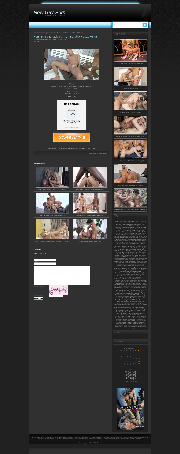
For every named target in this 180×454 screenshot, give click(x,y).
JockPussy (142, 283)
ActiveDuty (141, 221)
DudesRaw (143, 259)
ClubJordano (117, 248)
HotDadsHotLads (142, 278)
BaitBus (124, 227)
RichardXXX (119, 310)
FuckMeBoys (125, 267)
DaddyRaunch (140, 253)
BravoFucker (142, 239)
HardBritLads (120, 275)
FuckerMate (118, 267)
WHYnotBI (143, 325)
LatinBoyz (125, 287)
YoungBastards (123, 328)
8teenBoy (135, 221)
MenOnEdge (141, 293)
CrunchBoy (144, 251)
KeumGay (137, 286)
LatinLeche (132, 287)
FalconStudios (129, 262)
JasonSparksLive (127, 283)
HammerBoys (140, 274)
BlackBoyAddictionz (131, 233)
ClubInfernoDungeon (141, 246)
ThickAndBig (125, 320)
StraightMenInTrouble (131, 316)
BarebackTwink (131, 230)
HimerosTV (129, 277)
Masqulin (141, 292)
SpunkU (128, 313)
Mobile (99, 443)
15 (136, 358)
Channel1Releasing (134, 245)
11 (124, 358)
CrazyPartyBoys (136, 251)
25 (124, 363)
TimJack (144, 320)
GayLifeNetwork (118, 270)
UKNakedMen (119, 325)
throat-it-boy (132, 320)
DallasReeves (119, 255)
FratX (134, 264)
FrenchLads (120, 265)
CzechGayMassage (122, 253)
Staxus (128, 314)
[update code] (58, 294)
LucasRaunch (126, 289)
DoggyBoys (136, 258)
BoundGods (141, 234)
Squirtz (141, 313)
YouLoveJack (142, 326)
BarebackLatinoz (130, 229)
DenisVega (135, 256)
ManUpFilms (117, 292)
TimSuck (118, 322)
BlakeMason (134, 234)
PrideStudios (132, 303)
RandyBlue (117, 304)
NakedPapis (141, 296)
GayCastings (131, 268)
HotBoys (125, 278)
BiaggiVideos (134, 231)
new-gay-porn (43, 39)
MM (131, 295)
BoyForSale (139, 236)
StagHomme (122, 314)
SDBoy (143, 310)
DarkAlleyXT (135, 255)
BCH (143, 230)
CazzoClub (125, 245)
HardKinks (127, 275)
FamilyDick (136, 262)
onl (121, 300)
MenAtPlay (119, 293)
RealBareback (142, 307)
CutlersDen (131, 252)
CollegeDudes (140, 249)
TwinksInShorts (127, 323)
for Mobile (130, 264)
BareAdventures (141, 227)
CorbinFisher (127, 251)
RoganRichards (127, 310)
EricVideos (137, 261)
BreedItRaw (135, 240)
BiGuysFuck (141, 231)
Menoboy (125, 293)
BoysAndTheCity (133, 237)
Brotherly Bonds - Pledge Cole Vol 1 (130, 112)
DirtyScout (122, 258)
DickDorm (116, 258)
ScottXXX (138, 310)
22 (136, 361)
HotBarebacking (118, 278)
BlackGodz (119, 234)
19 (127, 361)
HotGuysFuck (119, 280)
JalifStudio (144, 281)
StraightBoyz (138, 314)
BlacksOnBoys (126, 234)
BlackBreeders (142, 233)
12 (127, 358)
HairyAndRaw (132, 274)
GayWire (131, 271)
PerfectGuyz (127, 301)
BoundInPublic (118, 236)
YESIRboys (134, 326)
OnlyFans (127, 299)
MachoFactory (142, 289)
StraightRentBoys (120, 317)
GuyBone (143, 273)
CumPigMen (124, 252)
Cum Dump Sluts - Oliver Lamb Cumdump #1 (130, 161)
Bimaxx (124, 233)
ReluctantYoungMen (136, 309)
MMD (134, 295)
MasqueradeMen (133, 292)
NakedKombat (134, 296)
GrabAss (131, 273)
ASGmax (131, 226)
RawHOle (141, 306)
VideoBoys (126, 325)
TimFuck (139, 320)
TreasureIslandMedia (138, 322)
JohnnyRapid (128, 284)
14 (133, 358)
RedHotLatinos (126, 309)
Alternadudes (120, 224)
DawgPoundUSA (120, 256)
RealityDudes (117, 309)
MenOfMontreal (132, 293)
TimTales (124, 322)
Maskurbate (125, 292)
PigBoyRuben (120, 303)
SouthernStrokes (140, 312)
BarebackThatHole (121, 230)
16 (139, 358)
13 (130, 358)
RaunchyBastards (125, 304)
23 (139, 361)
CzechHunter (132, 253)
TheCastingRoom (140, 319)
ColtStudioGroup (118, 251)
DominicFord (143, 258)
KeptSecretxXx (129, 286)
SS (144, 313)
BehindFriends (126, 231)
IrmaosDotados (129, 281)
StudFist (127, 317)
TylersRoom (135, 323)
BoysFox (117, 239)
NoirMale (143, 297)
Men (145, 292)
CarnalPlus (142, 243)
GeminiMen (137, 271)
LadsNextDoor (118, 287)
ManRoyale (141, 290)
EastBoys (116, 261)
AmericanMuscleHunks (122, 226)
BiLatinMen (118, 233)
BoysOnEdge (135, 239)
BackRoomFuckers (139, 226)
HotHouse (126, 280)
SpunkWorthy (135, 313)
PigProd (126, 303)
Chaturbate (117, 246)
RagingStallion (141, 303)
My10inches (126, 296)
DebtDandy (128, 256)
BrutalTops (142, 242)
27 (130, 363)
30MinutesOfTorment (120, 221)
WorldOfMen (127, 326)
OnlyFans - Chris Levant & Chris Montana (130, 185)
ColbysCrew (120, 249)
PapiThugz (120, 301)
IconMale (116, 281)
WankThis (136, 325)
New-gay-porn (83, 443)
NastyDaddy (126, 297)
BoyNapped (117, 237)
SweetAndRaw (134, 317)
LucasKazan (118, 289)
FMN (126, 264)
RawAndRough (135, 304)
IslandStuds (137, 281)
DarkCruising (142, 255)
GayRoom (143, 270)
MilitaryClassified (125, 295)
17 (121, 361)
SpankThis (119, 313)
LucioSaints (134, 289)
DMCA (140, 438)
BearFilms (118, 231)
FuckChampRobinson (138, 265)
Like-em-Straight (142, 287)
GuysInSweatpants (122, 274)
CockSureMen (130, 248)
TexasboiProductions (121, 319)
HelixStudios (140, 275)
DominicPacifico (119, 259)
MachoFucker (120, 290)
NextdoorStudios (135, 297)
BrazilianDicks (118, 240)
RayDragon (135, 307)
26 (127, 363)
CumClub (118, 252)
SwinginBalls (142, 317)
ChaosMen (143, 245)
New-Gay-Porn (49, 12)
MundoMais (119, 296)
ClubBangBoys (130, 246)
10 (121, 358)
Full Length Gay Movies (136, 267)
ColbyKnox (144, 248)
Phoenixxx (141, 301)
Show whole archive (131, 381)
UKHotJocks (141, 323)
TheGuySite (118, 320)
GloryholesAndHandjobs (122, 273)
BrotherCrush (134, 242)
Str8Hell (132, 314)
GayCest (137, 268)
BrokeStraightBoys (121, 242)
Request (144, 309)
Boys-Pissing (125, 237)
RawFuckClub (134, 306)
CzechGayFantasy (140, 252)
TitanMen (129, 322)
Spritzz (124, 313)
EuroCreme (144, 261)
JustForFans (121, 286)
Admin (55, 39)
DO (132, 258)
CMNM (123, 248)
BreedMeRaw (142, 240)
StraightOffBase (141, 316)
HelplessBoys (122, 277)
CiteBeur (123, 246)
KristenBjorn (143, 286)
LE (136, 287)
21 (133, 361)
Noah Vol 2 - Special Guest (130, 88)
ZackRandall (138, 328)
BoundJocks (125, 236)
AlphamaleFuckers (140, 223)
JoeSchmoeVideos (119, 284)
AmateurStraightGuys (138, 224)
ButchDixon (125, 243)
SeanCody (119, 312)
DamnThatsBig (127, 255)
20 (130, 361)
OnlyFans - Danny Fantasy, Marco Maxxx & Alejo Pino (130, 209)
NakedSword (119, 297)
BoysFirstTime (143, 237)
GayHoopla (144, 268)
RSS (133, 310)
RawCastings (143, 304)
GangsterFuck (123, 268)
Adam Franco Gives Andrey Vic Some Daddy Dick (130, 136)
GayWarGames (124, 271)
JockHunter (135, 283)
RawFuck (119, 306)
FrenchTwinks (128, 265)
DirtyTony (128, 258)
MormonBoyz (142, 295)
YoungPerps (131, 328)
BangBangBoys (131, 227)
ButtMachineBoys (134, 243)
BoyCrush (132, 236)
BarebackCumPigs (120, 229)
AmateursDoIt (128, 224)
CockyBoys (137, 248)
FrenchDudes (140, 264)
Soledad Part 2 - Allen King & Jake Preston (130, 63)
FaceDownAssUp (119, 262)
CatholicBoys (118, 245)
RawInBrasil (117, 307)
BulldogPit (118, 243)
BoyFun (145, 236)
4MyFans (129, 221)
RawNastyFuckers (126, 307)
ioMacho (122, 281)
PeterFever (134, 301)
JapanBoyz (119, 283)
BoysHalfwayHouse (125, 239)
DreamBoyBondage (129, 259)
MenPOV (117, 295)
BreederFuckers (127, 240)
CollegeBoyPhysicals (130, 249)
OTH (133, 300)
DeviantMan (142, 256)
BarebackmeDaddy (140, 229)
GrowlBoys (137, 273)
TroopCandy (118, 323)
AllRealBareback (130, 223)
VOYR (131, 325)
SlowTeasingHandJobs (128, 312)
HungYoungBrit (141, 280)
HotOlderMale (133, 280)
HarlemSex (134, 275)
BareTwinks (139, 230)
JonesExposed (137, 284)
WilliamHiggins (119, 326)
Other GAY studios (140, 300)
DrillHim (138, 259)
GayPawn (126, 270)
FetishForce (142, 262)
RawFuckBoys (126, 306)
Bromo (129, 242)
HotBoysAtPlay (132, 278)
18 (124, 361)
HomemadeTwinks (138, 277)
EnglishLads (130, 261)
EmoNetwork (123, 261)
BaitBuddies (118, 227)
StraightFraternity (119, 316)
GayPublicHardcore (135, 270)
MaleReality (134, 290)
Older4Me (117, 300)
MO (38, 41)
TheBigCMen (131, 319)
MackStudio (127, 290)
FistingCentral (120, 264)
